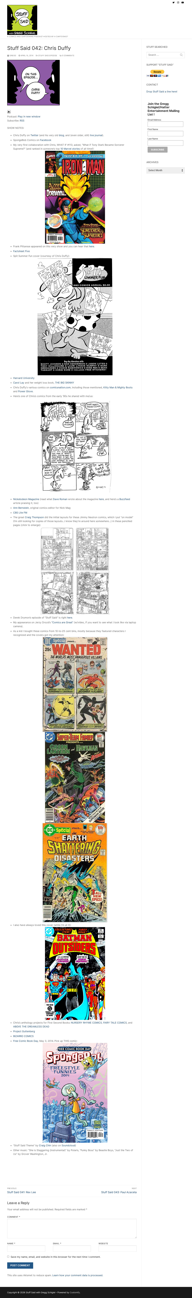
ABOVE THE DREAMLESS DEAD (31, 1026)
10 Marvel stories (70, 148)
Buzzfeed (124, 499)
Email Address (154, 120)
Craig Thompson (34, 517)
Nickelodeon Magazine (26, 499)
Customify (75, 1292)
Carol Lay (18, 382)
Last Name (153, 138)
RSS (22, 120)
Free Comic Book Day (25, 1040)
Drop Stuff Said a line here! (161, 91)
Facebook (45, 140)
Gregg (12, 56)
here (91, 246)
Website (103, 1243)
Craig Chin (45, 1145)
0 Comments (67, 56)
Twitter (34, 135)
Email (57, 1243)
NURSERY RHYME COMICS (86, 1022)
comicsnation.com (60, 387)
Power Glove (25, 391)
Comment (13, 1217)
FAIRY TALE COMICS (115, 1022)
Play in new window (29, 116)
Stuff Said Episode (47, 56)
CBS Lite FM (20, 512)
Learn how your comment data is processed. (77, 1275)
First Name (153, 129)
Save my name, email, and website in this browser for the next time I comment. (55, 1256)
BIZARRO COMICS (23, 1036)
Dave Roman (60, 499)
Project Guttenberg (24, 1031)
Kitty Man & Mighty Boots (117, 387)
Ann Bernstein (21, 507)
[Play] (9, 112)
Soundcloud (68, 1145)
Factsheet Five (21, 251)
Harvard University (23, 377)
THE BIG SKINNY (64, 382)
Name (11, 1243)
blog (61, 135)
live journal (96, 135)
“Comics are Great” (62, 622)
